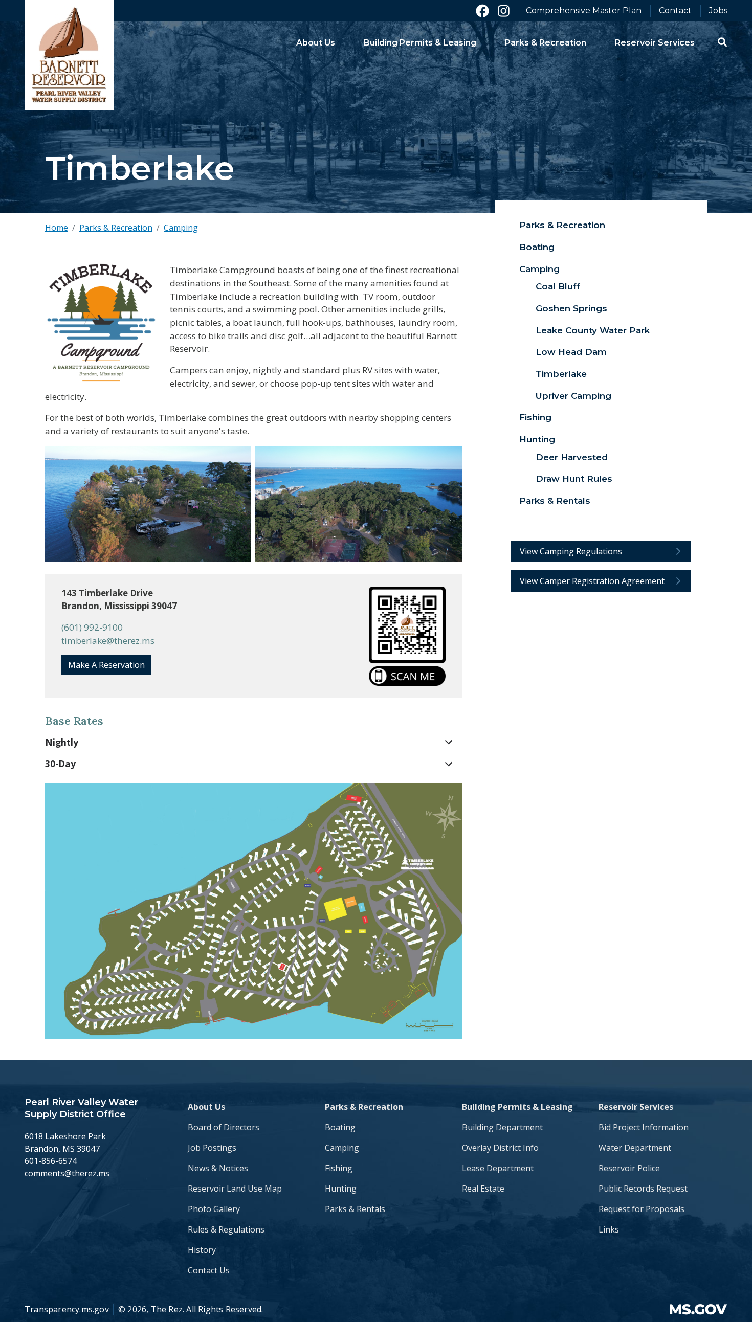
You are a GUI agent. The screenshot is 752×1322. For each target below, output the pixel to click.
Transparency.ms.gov (67, 1309)
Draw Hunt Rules (574, 479)
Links (609, 1229)
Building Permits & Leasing (517, 1106)
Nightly (61, 742)
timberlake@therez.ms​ (107, 640)
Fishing (535, 417)
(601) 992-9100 (92, 627)
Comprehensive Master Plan (584, 10)
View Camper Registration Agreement (592, 581)
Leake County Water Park (593, 330)
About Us (206, 1106)
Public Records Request (643, 1188)
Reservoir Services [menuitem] (655, 43)
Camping (181, 227)
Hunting (537, 439)
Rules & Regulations (226, 1229)
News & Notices (218, 1168)
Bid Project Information (644, 1127)
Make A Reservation (106, 664)
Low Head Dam (571, 352)
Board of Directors (223, 1127)
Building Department (502, 1127)
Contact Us (209, 1270)
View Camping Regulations (571, 551)
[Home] (69, 55)
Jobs (718, 10)
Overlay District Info (500, 1147)
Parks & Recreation (115, 227)
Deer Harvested (572, 457)
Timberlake (561, 374)
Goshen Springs (571, 308)
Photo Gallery (214, 1209)
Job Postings (212, 1147)
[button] (722, 42)
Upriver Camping (573, 396)
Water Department (635, 1147)
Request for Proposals (641, 1209)
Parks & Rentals (554, 501)
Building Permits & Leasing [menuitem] (420, 43)
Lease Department (498, 1168)
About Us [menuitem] (315, 43)
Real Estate (483, 1188)
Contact (675, 10)
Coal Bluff (558, 286)
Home (56, 227)
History (202, 1250)
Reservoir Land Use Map (235, 1188)
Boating (537, 247)
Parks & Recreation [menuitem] (545, 43)
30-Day (60, 764)
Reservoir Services (636, 1106)
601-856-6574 (51, 1161)
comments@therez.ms (67, 1173)
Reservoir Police (629, 1168)
